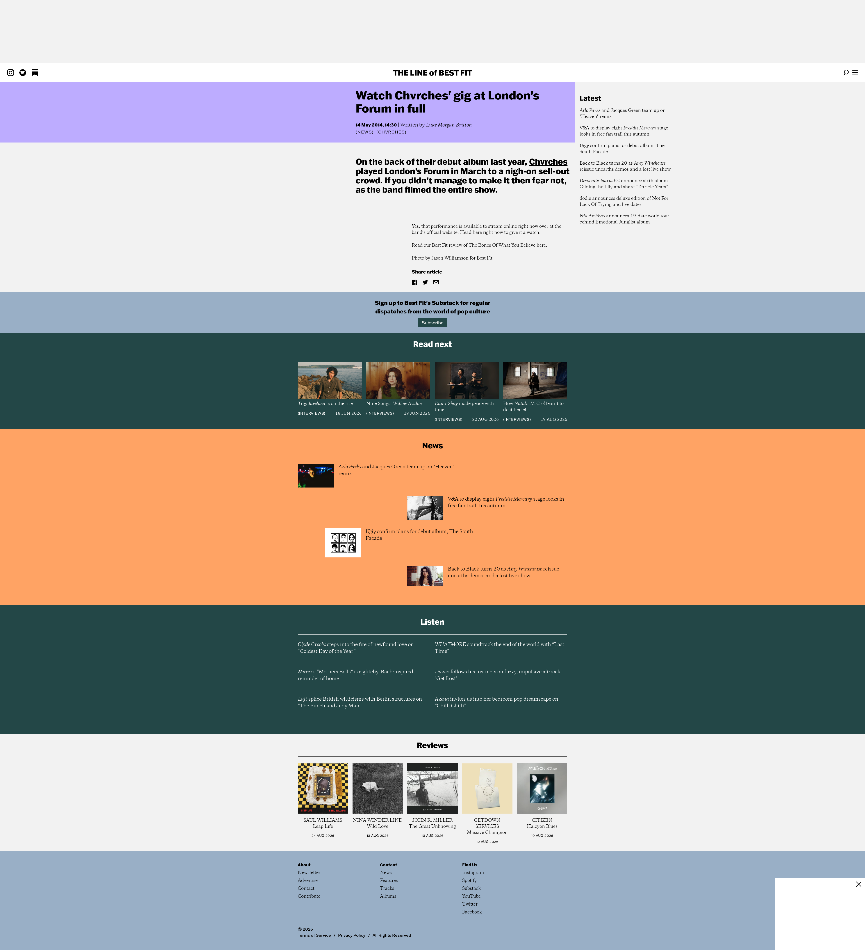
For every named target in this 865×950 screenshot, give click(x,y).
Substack (471, 889)
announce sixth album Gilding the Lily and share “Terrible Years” (624, 184)
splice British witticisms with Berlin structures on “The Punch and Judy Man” (360, 702)
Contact (306, 889)
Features (389, 881)
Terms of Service (314, 935)
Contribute (309, 896)
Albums (388, 896)
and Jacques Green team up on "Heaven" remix (623, 114)
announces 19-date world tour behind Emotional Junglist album (624, 219)
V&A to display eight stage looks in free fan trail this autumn (624, 131)
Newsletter (309, 873)
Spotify (469, 881)
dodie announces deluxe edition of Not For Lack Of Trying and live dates (624, 202)
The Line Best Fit (432, 72)
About (304, 864)
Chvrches (548, 161)
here (477, 233)
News (364, 132)
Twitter (470, 904)
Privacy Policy (351, 935)
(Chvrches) (391, 132)
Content (388, 864)
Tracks (387, 889)
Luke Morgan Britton (449, 125)
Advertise (308, 881)
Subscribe (433, 322)
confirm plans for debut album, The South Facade (622, 149)
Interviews (311, 413)
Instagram (473, 873)
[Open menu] (855, 72)
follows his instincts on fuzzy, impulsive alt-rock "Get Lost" (497, 675)
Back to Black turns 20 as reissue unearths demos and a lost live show (625, 166)
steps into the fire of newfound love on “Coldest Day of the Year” (356, 648)
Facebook (472, 912)
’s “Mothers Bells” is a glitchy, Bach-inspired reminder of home (355, 675)
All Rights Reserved (392, 935)
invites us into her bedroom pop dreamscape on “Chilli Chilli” (496, 702)
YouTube (471, 896)
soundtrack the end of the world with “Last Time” (499, 648)
